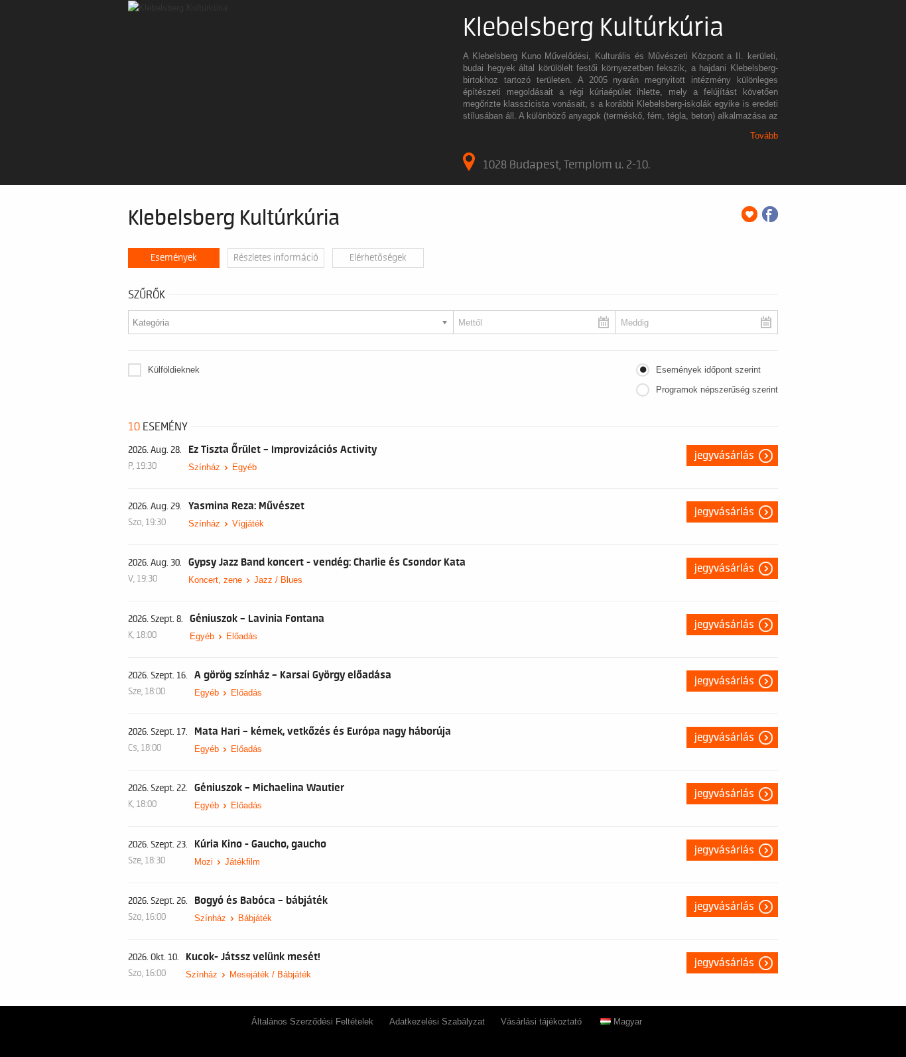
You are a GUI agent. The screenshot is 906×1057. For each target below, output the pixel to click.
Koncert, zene (215, 580)
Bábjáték (255, 918)
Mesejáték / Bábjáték (270, 974)
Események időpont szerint (708, 370)
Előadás (241, 636)
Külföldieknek (174, 370)
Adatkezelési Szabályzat (437, 1021)
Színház (204, 467)
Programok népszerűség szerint (717, 390)
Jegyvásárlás (724, 456)
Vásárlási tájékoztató (541, 1021)
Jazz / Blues (278, 580)
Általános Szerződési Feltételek (312, 1021)
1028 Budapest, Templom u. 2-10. (566, 164)
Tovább (764, 136)
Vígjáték (248, 523)
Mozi (203, 862)
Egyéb (244, 467)
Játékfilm (242, 862)
